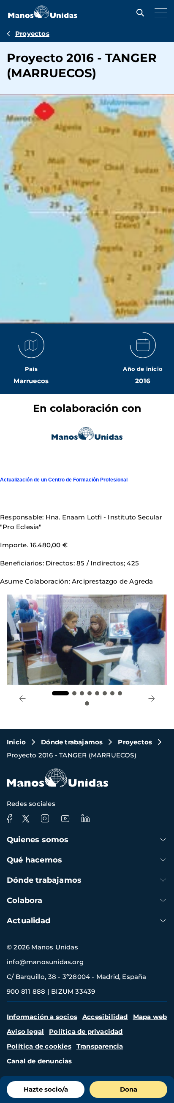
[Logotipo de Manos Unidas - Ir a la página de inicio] (43, 16)
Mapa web (150, 1017)
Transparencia (99, 1046)
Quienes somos (38, 839)
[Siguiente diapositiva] (151, 698)
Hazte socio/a (46, 1089)
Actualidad (28, 920)
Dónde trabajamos (72, 742)
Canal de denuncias (39, 1061)
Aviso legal (25, 1031)
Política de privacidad (85, 1031)
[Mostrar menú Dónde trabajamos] (163, 880)
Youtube (65, 819)
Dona (128, 1089)
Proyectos (32, 34)
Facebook (9, 818)
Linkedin (85, 819)
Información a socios (42, 1017)
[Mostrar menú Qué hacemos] (163, 859)
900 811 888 (26, 991)
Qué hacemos (34, 860)
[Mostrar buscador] (138, 12)
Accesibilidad (105, 1017)
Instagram (45, 819)
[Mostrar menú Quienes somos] (163, 839)
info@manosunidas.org (45, 962)
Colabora (25, 900)
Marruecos (31, 381)
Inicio (16, 742)
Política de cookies (39, 1046)
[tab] (60, 693)
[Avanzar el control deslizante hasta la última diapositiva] (22, 698)
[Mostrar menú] (158, 12)
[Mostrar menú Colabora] (163, 900)
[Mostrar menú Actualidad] (163, 920)
